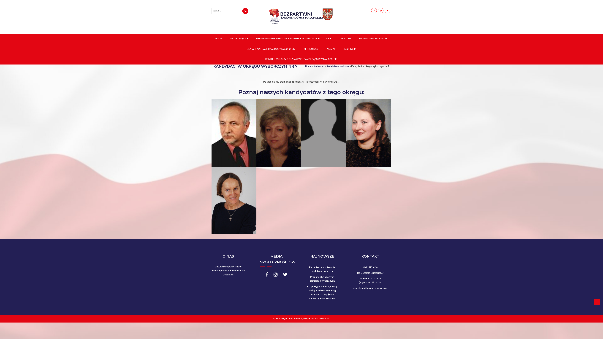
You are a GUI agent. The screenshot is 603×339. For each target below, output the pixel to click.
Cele (328, 38)
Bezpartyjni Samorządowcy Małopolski (271, 49)
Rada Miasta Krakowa (338, 66)
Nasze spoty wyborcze (373, 38)
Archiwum (350, 49)
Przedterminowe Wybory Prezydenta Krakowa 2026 (286, 38)
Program (345, 38)
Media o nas (311, 49)
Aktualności (238, 38)
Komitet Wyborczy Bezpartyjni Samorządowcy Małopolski (301, 59)
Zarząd (331, 49)
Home (218, 38)
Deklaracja (228, 274)
